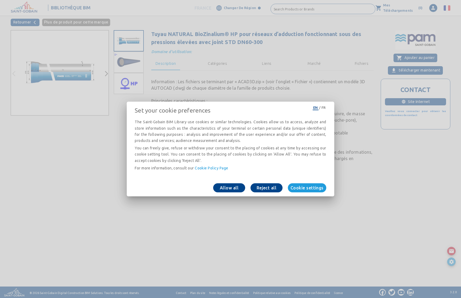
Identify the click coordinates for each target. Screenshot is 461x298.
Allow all (229, 187)
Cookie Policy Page (211, 168)
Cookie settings (307, 187)
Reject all (267, 187)
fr (323, 107)
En (315, 107)
